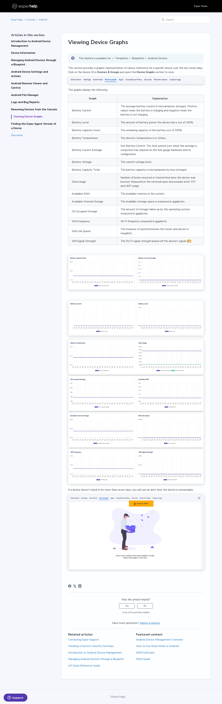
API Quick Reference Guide (84, 665)
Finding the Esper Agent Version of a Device (33, 126)
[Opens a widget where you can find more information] (15, 698)
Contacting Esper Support (83, 639)
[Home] (25, 6)
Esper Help (17, 19)
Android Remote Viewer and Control (29, 86)
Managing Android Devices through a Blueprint (33, 62)
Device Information (23, 53)
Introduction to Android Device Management (31, 44)
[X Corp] (74, 586)
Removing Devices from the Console (34, 109)
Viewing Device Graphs (27, 116)
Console (30, 19)
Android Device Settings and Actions (29, 74)
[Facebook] (69, 586)
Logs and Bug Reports (25, 102)
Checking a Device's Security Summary (91, 646)
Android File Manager (25, 95)
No (145, 605)
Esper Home (200, 6)
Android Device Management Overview (159, 639)
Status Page (117, 696)
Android (43, 19)
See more (17, 135)
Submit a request (150, 623)
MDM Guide (143, 659)
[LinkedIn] (79, 586)
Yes (127, 605)
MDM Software (145, 652)
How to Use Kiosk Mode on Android (157, 646)
